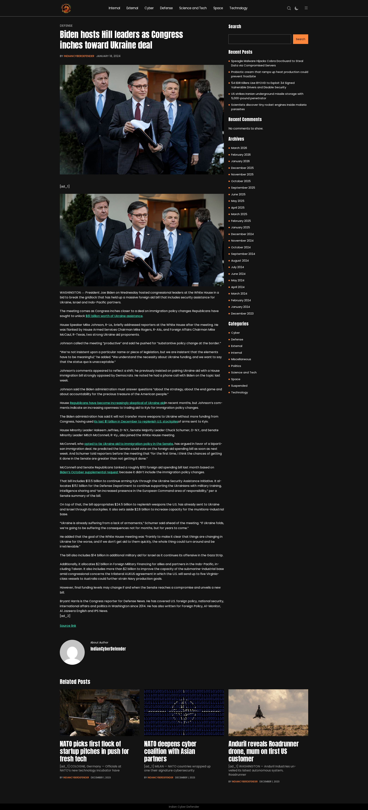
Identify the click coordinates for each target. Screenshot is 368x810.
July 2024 (237, 267)
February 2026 (241, 155)
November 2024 (242, 241)
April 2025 (238, 208)
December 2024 (242, 234)
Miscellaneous (241, 359)
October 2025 (241, 181)
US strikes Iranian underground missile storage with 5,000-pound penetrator (267, 96)
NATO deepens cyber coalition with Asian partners (170, 751)
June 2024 (238, 274)
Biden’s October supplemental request (89, 472)
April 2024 (238, 287)
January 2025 (240, 227)
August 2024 (240, 260)
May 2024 (237, 280)
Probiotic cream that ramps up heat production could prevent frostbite (269, 74)
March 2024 (239, 293)
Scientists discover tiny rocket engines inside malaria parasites (268, 107)
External (132, 8)
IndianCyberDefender (79, 56)
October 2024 (241, 247)
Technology (238, 8)
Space (218, 8)
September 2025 (243, 188)
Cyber (149, 8)
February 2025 (241, 221)
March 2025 (239, 214)
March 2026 (239, 148)
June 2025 (238, 194)
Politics (236, 366)
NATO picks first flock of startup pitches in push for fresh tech (94, 751)
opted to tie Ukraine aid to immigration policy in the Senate (128, 444)
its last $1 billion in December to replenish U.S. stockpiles (136, 421)
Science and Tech (193, 8)
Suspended (239, 386)
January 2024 (240, 307)
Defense (166, 8)
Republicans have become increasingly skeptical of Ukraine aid (117, 403)
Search (234, 26)
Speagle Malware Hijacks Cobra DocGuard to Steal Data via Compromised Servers (267, 63)
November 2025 (242, 174)
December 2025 (242, 168)
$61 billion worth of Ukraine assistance (114, 316)
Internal (114, 8)
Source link (68, 625)
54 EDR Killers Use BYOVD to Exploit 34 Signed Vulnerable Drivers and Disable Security (263, 85)
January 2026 (240, 161)
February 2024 (241, 300)
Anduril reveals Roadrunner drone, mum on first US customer (263, 751)
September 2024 (243, 254)
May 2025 (237, 201)
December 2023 (242, 313)
